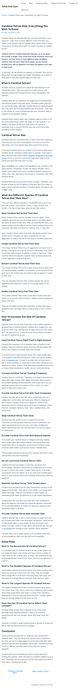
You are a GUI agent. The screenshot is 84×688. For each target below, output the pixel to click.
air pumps (8, 528)
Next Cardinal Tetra (41, 671)
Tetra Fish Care (10, 6)
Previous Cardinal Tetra (14, 672)
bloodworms (13, 360)
